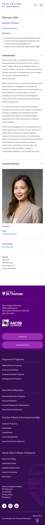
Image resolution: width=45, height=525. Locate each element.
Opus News (6, 476)
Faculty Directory (22, 345)
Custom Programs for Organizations (15, 405)
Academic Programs (9, 424)
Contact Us (22, 336)
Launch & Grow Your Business (13, 441)
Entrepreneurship (9, 28)
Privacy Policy (7, 494)
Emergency (6, 497)
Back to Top (37, 516)
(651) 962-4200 (8, 313)
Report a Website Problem (12, 486)
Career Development (10, 437)
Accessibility (6, 492)
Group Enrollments (9, 401)
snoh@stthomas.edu (9, 234)
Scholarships (7, 428)
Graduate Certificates (10, 370)
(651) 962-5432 (7, 247)
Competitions (7, 432)
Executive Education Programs (13, 396)
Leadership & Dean (9, 463)
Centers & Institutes (9, 472)
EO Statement (7, 489)
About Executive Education (12, 409)
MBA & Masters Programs (12, 365)
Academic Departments (11, 468)
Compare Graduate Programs (13, 374)
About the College (9, 459)
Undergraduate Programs (11, 379)
